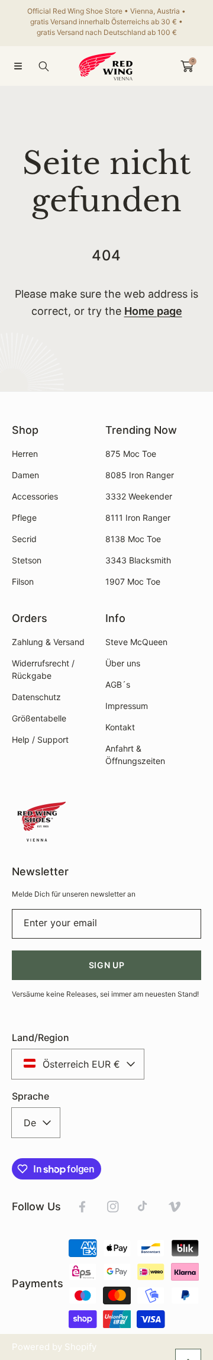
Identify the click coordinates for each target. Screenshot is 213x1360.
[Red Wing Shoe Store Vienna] (106, 66)
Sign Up (107, 965)
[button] (18, 66)
